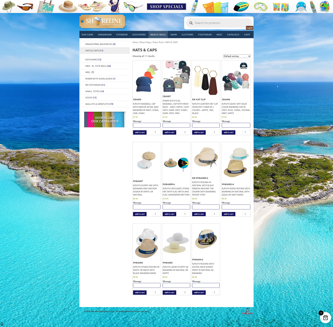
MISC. (89, 72)
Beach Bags (158, 34)
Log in (250, 28)
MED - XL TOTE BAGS (98, 66)
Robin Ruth (158, 42)
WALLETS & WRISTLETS (99, 104)
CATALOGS (233, 34)
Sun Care (87, 34)
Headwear (105, 34)
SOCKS (91, 97)
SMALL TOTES (94, 91)
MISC (219, 34)
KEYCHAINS (93, 59)
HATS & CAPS (94, 50)
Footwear (205, 34)
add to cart (140, 132)
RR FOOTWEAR (95, 84)
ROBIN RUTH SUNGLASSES (100, 78)
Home (135, 42)
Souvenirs (139, 34)
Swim (173, 34)
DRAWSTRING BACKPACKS (100, 44)
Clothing (188, 34)
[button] (2, 325)
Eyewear (122, 34)
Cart (247, 34)
